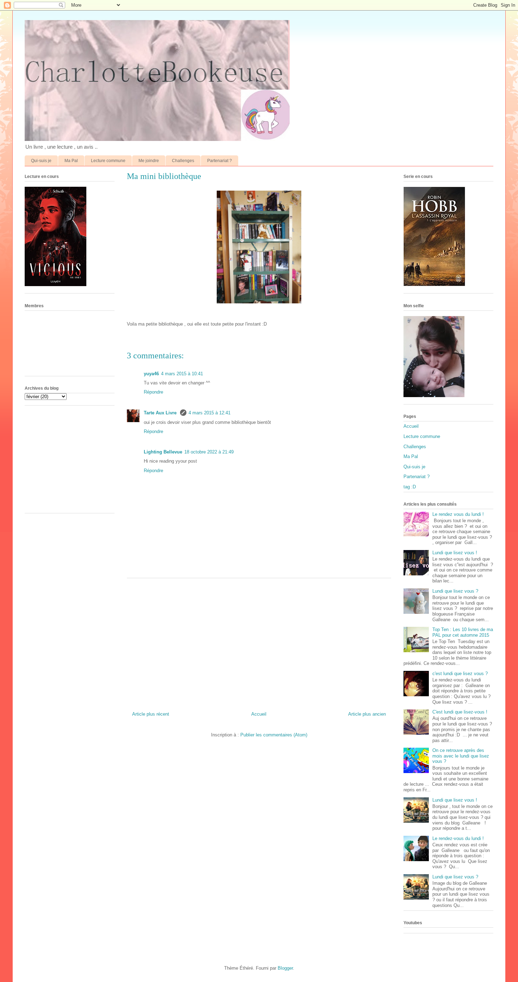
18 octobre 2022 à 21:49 (209, 452)
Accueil (258, 714)
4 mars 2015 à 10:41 (182, 373)
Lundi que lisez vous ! (454, 552)
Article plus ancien (367, 714)
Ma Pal (71, 160)
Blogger (285, 968)
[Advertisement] (259, 642)
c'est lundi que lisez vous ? (460, 673)
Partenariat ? (219, 160)
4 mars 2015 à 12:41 (209, 412)
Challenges (183, 160)
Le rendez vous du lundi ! (458, 514)
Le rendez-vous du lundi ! (458, 838)
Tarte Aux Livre (161, 412)
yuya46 (151, 373)
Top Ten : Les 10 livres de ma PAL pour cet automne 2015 (462, 632)
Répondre (153, 392)
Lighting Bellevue (163, 452)
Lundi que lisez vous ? (455, 591)
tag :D (409, 486)
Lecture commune (108, 160)
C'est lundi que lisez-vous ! (459, 712)
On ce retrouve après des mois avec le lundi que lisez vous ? (460, 756)
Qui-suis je (41, 160)
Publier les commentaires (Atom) (273, 734)
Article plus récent (150, 714)
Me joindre (148, 160)
